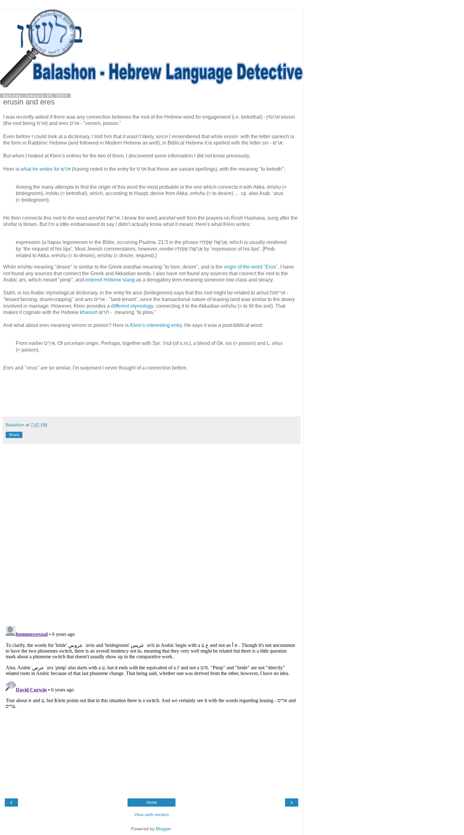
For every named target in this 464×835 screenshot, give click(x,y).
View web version (151, 814)
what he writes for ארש (46, 169)
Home (151, 802)
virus (32, 367)
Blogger (163, 828)
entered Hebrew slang (110, 279)
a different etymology (130, 306)
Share (14, 435)
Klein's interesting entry (156, 325)
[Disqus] (151, 532)
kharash (89, 312)
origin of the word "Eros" (251, 266)
